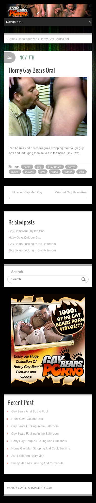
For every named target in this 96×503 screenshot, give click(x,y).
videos (68, 171)
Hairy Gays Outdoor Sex (25, 237)
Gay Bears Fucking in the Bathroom (32, 244)
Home (11, 39)
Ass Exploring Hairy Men (27, 456)
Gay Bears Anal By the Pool (27, 231)
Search (17, 272)
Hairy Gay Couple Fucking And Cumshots (39, 441)
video (54, 171)
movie (14, 171)
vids (81, 171)
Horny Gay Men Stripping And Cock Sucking (40, 448)
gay (39, 167)
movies (29, 171)
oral (42, 171)
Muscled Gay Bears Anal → (71, 195)
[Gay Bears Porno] (48, 10)
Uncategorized (27, 39)
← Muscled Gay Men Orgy (25, 195)
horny (71, 167)
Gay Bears (54, 167)
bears (27, 167)
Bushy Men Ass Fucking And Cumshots (37, 463)
